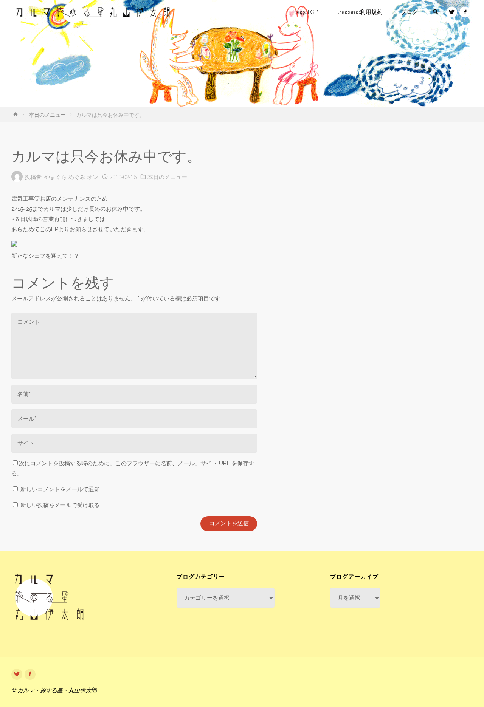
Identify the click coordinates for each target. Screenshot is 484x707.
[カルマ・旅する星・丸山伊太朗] (93, 12)
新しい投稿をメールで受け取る (60, 505)
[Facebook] (464, 12)
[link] (435, 12)
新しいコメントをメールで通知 (60, 489)
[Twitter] (451, 12)
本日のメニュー (47, 115)
